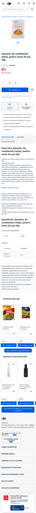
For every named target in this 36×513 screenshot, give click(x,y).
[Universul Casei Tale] (9, 4)
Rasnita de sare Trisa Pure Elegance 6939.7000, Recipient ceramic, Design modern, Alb (8, 387)
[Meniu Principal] (3, 4)
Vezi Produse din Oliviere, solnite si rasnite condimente (18, 409)
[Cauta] (32, 9)
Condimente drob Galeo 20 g (7, 328)
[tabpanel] (18, 29)
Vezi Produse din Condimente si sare (18, 350)
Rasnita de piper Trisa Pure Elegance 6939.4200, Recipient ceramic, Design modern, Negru (25, 387)
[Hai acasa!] (4, 16)
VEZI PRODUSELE (15, 508)
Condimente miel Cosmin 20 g (24, 328)
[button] (34, 4)
